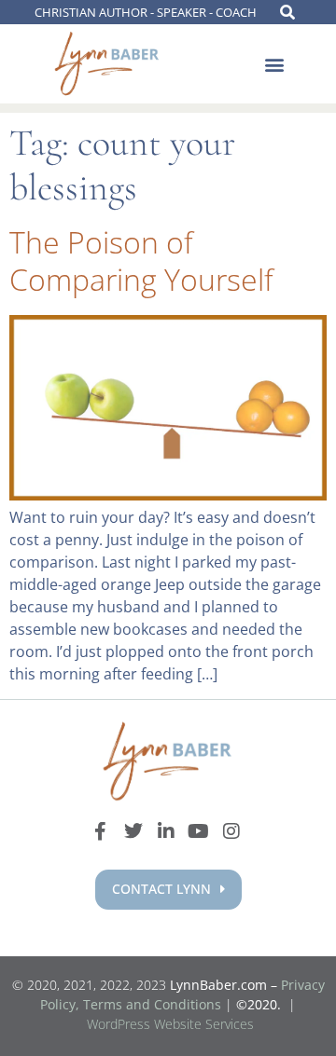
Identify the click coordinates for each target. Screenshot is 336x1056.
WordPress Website (170, 1024)
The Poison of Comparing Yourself (141, 260)
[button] (274, 64)
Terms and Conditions (152, 1004)
